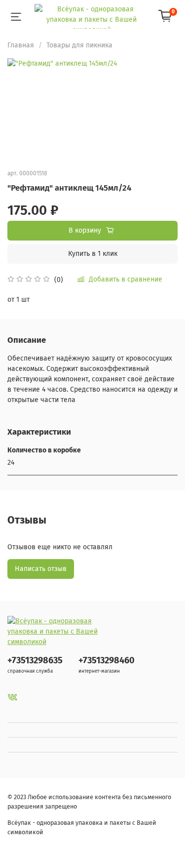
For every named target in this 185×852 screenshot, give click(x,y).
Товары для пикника (79, 45)
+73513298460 (106, 660)
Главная (20, 45)
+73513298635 (35, 660)
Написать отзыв (41, 569)
